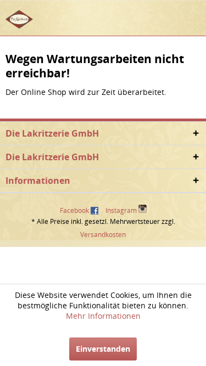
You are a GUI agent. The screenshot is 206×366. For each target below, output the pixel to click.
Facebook (74, 210)
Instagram (121, 210)
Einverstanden (103, 349)
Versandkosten (103, 234)
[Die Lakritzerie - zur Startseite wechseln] (19, 19)
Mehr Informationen (103, 316)
